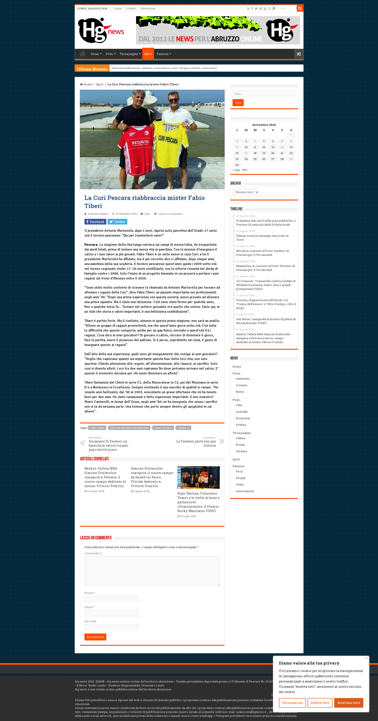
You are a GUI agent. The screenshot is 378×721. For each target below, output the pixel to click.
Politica (241, 425)
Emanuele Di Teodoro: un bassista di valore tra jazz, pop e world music (108, 444)
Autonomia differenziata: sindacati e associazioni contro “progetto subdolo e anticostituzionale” (168, 68)
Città (239, 405)
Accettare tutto (349, 703)
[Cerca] (300, 8)
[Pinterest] (260, 8)
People (241, 478)
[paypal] (274, 8)
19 (263, 153)
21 (282, 153)
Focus (95, 54)
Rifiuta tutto (320, 703)
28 (282, 159)
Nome (89, 593)
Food (239, 471)
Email (89, 607)
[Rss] (248, 8)
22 (291, 153)
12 (263, 147)
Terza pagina (129, 54)
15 (291, 147)
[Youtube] (265, 8)
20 (273, 153)
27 (273, 159)
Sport (148, 54)
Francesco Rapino (98, 213)
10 (246, 147)
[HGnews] (101, 29)
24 (246, 159)
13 (273, 147)
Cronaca (241, 385)
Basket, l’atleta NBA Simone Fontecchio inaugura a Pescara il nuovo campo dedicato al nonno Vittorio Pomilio (105, 477)
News (240, 392)
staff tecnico (163, 428)
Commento (93, 553)
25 (255, 159)
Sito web (90, 621)
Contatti (131, 8)
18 (255, 153)
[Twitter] (256, 8)
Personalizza (292, 703)
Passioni (162, 54)
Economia (243, 418)
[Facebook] (252, 8)
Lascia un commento (170, 213)
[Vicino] (366, 658)
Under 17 (184, 428)
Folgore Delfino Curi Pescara (129, 428)
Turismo (241, 451)
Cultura (240, 438)
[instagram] (269, 8)
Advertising (147, 8)
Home (118, 8)
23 (237, 159)
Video (240, 484)
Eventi (240, 445)
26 (264, 159)
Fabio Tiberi (97, 428)
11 (255, 147)
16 (237, 153)
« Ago (236, 170)
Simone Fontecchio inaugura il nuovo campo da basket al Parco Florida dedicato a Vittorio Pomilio (152, 477)
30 (237, 165)
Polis (109, 54)
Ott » (245, 170)
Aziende (242, 412)
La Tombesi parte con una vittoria (196, 441)
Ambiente (243, 379)
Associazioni (245, 491)
